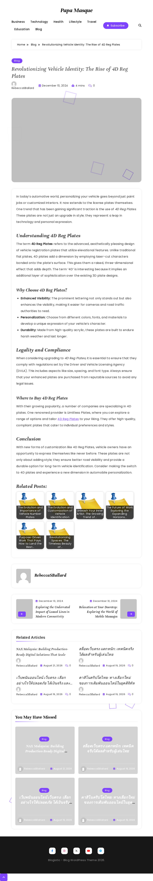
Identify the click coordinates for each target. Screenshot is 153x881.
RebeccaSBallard (23, 88)
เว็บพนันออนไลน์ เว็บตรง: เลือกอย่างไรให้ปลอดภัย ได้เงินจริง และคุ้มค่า (43, 683)
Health (58, 22)
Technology (39, 22)
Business (18, 22)
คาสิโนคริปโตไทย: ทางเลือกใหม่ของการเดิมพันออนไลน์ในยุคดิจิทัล (108, 802)
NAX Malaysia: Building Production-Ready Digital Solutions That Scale (45, 751)
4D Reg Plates (68, 419)
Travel (91, 22)
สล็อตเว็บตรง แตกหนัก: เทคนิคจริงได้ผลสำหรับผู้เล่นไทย (108, 748)
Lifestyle (75, 22)
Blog (38, 29)
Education (22, 29)
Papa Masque (76, 10)
